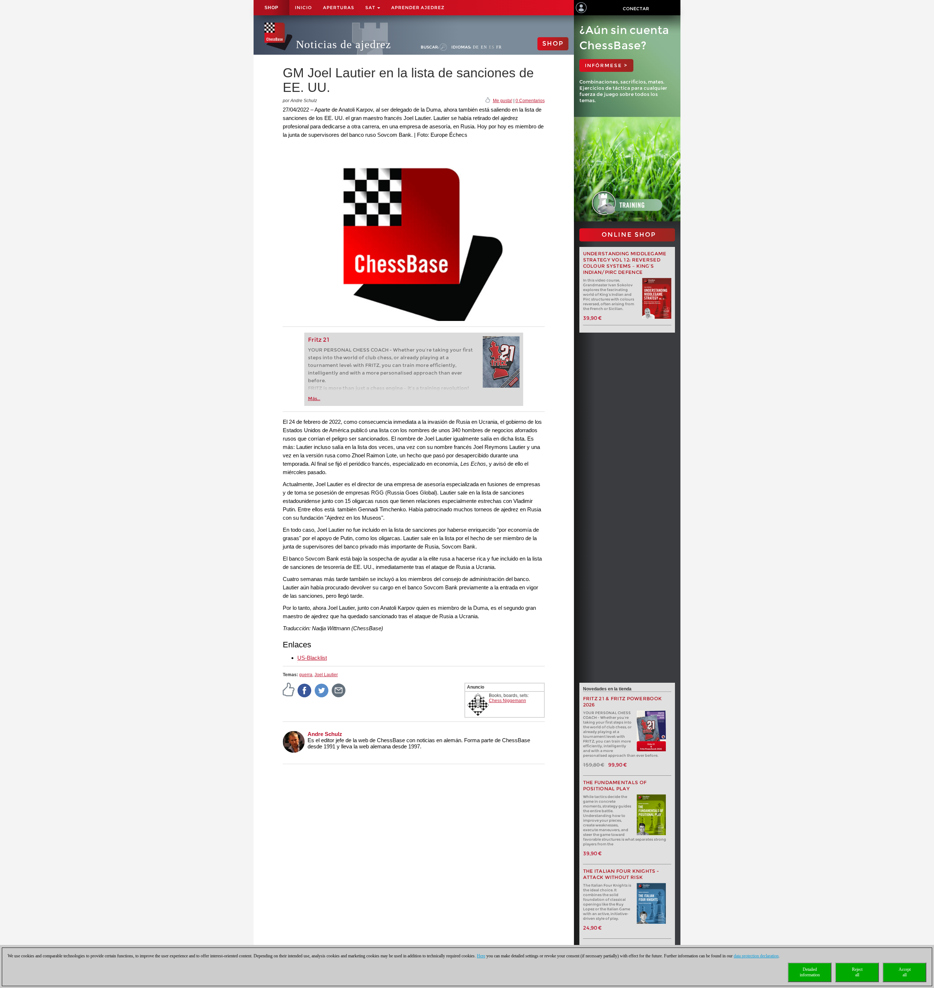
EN (484, 47)
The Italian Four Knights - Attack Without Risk (621, 874)
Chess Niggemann (507, 700)
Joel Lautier (326, 674)
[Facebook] (305, 690)
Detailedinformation (810, 972)
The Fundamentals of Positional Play (615, 785)
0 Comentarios (530, 100)
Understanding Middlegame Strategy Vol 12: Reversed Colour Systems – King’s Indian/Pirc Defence (625, 263)
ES (491, 47)
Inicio (303, 7)
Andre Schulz (325, 734)
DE (476, 47)
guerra (305, 674)
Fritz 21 (318, 339)
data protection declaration (756, 955)
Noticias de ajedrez (343, 44)
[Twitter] (322, 690)
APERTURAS (338, 7)
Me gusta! (502, 100)
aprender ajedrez (417, 7)
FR (499, 47)
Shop (271, 7)
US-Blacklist (312, 658)
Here (481, 955)
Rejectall (857, 972)
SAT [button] (371, 7)
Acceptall (905, 972)
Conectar (636, 8)
